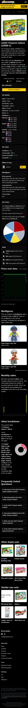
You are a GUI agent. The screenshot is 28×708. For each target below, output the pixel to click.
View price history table (8, 304)
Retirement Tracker (6, 665)
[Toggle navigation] (25, 2)
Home (2, 11)
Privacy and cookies (6, 658)
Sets (2, 677)
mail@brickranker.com (7, 636)
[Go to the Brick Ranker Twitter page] (2, 634)
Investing (3, 648)
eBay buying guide (6, 667)
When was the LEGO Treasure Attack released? (12, 522)
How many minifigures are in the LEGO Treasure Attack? (13, 514)
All (2, 674)
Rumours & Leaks (6, 653)
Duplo (14, 11)
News (2, 646)
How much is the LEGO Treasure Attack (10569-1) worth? (13, 490)
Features (3, 655)
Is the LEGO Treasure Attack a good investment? (12, 530)
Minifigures (4, 679)
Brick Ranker (5, 631)
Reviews (3, 651)
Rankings (8, 11)
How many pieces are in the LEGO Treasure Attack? (12, 498)
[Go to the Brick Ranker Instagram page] (4, 634)
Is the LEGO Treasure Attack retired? (12, 506)
